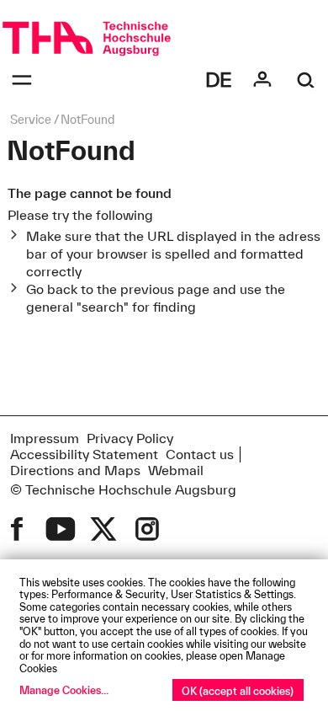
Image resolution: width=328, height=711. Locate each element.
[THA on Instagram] (147, 529)
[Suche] (306, 80)
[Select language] (219, 80)
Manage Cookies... (63, 690)
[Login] (262, 80)
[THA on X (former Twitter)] (103, 529)
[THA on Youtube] (60, 529)
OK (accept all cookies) (238, 691)
